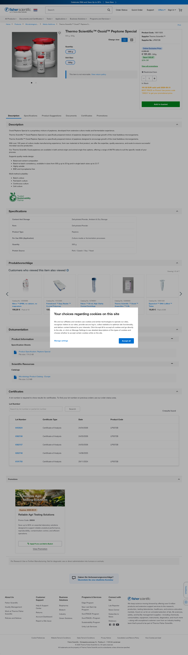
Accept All (126, 341)
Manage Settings (61, 341)
